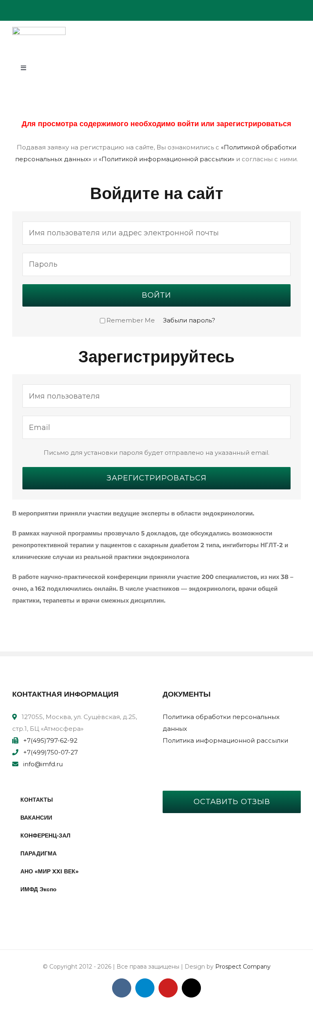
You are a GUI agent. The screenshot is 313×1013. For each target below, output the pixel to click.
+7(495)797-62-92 (50, 740)
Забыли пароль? (189, 320)
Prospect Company (243, 966)
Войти (156, 295)
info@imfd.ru (43, 764)
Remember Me (130, 320)
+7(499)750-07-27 (50, 752)
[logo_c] (39, 30)
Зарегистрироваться (157, 478)
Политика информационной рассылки (225, 740)
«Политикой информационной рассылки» (166, 159)
